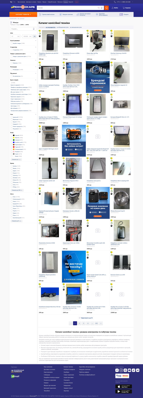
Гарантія (71, 2)
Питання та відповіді (50, 380)
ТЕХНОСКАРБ (12, 18)
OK (35, 36)
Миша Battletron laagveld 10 (119, 85)
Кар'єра (66, 2)
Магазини (60, 2)
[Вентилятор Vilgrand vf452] (74, 168)
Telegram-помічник (84, 369)
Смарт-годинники (69, 375)
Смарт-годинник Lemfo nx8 (47, 181)
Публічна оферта (84, 372)
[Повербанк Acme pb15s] (98, 168)
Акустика (66, 391)
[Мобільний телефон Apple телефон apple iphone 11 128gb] (98, 104)
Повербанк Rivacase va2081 (71, 53)
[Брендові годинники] (98, 77)
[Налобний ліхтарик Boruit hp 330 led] (50, 294)
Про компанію (48, 367)
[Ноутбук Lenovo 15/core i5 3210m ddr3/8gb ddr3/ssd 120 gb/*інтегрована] (122, 136)
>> (92, 323)
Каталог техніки (68, 367)
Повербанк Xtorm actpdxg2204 (120, 181)
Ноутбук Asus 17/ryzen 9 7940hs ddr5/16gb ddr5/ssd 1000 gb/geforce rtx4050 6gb (49, 117)
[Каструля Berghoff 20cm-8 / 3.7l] (122, 104)
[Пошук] (106, 8)
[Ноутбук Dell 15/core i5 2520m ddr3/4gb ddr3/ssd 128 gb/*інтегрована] (74, 294)
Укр (11, 1)
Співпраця (47, 375)
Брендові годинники (50, 388)
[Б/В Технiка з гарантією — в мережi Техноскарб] (129, 370)
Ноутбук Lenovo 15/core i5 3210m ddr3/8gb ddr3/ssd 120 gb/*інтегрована (120, 149)
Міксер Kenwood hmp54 (118, 211)
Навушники (67, 385)
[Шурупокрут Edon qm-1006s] (74, 230)
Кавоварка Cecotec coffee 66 (71, 211)
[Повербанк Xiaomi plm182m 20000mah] (50, 262)
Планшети (67, 380)
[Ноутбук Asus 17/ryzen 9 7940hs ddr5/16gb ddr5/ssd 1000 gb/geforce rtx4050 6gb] (50, 104)
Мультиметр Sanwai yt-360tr (47, 243)
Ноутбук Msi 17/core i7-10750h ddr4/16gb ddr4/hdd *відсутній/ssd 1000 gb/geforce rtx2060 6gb (121, 307)
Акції (76, 2)
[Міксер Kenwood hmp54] (122, 198)
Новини (39, 2)
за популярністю (50, 27)
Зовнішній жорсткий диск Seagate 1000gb (49, 211)
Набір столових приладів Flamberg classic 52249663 (49, 85)
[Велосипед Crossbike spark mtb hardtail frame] (98, 230)
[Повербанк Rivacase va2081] (74, 40)
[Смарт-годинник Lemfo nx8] (50, 168)
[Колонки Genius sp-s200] (122, 262)
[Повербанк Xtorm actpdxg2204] (122, 168)
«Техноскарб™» (33, 396)
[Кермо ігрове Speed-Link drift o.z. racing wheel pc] (98, 262)
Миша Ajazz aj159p (92, 53)
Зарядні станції (68, 388)
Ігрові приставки (68, 377)
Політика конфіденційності (87, 375)
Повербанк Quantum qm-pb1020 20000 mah (48, 54)
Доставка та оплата (31, 2)
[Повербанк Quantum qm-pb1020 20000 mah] (50, 40)
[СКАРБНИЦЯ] (74, 267)
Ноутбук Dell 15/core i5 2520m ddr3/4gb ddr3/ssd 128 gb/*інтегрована (72, 307)
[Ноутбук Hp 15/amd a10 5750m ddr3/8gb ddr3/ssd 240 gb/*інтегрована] (98, 294)
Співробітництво (52, 2)
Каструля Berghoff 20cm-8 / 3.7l (120, 117)
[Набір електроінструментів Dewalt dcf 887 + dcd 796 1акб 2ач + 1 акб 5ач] (98, 136)
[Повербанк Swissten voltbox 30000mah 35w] (122, 230)
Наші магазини (48, 372)
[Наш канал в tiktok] (133, 370)
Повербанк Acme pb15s (94, 181)
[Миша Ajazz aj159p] (98, 40)
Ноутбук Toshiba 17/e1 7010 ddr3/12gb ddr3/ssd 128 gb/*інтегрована (71, 85)
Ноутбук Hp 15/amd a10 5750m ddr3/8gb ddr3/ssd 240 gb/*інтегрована (96, 307)
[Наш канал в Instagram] (121, 370)
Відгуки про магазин (50, 385)
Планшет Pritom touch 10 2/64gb (72, 117)
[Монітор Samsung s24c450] (122, 40)
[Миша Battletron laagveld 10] (122, 72)
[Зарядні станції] (98, 203)
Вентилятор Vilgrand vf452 (70, 181)
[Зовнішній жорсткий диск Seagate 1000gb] (50, 198)
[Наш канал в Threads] (125, 370)
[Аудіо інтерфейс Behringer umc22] (50, 136)
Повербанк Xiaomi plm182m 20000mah (47, 275)
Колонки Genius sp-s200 (118, 275)
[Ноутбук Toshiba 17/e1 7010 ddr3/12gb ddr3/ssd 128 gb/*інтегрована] (74, 72)
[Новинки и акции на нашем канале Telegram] (137, 370)
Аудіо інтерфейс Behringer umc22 (48, 149)
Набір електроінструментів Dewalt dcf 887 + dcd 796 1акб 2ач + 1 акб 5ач (98, 149)
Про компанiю (21, 2)
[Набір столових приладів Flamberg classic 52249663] (50, 72)
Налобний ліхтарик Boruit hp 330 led (49, 306)
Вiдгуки (44, 2)
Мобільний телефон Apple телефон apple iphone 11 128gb (97, 117)
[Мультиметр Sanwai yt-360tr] (50, 230)
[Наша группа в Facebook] (117, 370)
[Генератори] (74, 141)
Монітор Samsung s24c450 (118, 53)
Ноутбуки (66, 372)
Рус (14, 1)
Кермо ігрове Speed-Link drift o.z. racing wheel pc (96, 275)
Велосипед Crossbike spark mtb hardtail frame (96, 243)
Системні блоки (68, 383)
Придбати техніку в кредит (51, 377)
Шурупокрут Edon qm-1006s (71, 243)
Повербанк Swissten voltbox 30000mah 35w (119, 243)
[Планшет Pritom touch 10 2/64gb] (74, 104)
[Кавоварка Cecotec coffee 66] (74, 198)
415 (96, 323)
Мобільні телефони (69, 369)
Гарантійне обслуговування (87, 367)
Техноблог (47, 391)
